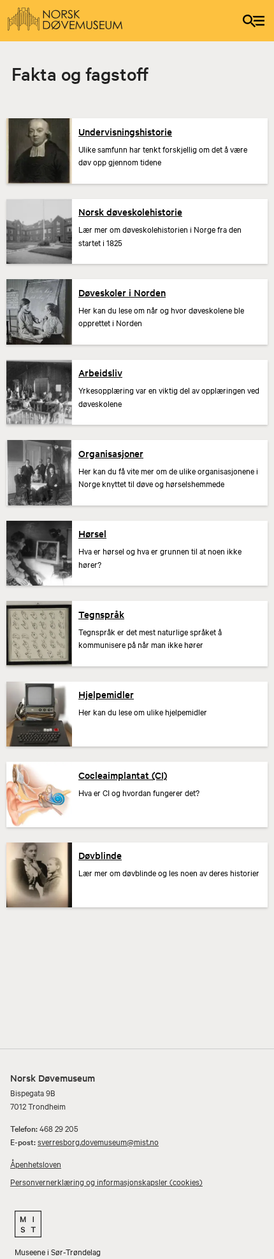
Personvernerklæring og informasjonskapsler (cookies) (106, 1181)
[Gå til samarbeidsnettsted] (137, 1224)
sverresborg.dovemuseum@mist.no (98, 1141)
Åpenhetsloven (35, 1163)
